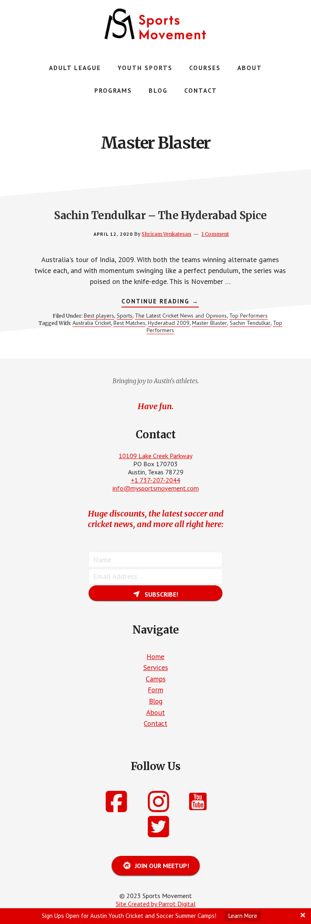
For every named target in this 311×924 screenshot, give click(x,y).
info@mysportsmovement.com (156, 488)
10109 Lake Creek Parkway (155, 456)
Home (155, 656)
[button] (155, 593)
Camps (156, 678)
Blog (155, 701)
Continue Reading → (160, 302)
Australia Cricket (91, 322)
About (155, 712)
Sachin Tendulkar (250, 322)
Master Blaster (209, 322)
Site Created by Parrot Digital (156, 904)
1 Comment (215, 234)
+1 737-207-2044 (155, 480)
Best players (99, 315)
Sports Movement (155, 24)
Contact (155, 723)
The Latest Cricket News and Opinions (181, 315)
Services (155, 667)
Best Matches (129, 322)
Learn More (242, 916)
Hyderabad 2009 (169, 322)
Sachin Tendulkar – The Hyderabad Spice (160, 215)
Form (155, 689)
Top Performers (248, 315)
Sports (124, 315)
